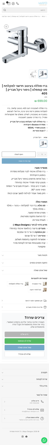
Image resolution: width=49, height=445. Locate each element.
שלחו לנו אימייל (24, 354)
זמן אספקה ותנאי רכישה (33, 301)
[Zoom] (6, 26)
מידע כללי (43, 386)
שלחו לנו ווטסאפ (24, 341)
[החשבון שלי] (13, 3)
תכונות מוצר (42, 255)
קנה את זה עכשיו (24, 161)
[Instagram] (22, 436)
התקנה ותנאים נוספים (38, 263)
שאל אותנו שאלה (40, 270)
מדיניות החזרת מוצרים (34, 307)
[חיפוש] (5, 10)
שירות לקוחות (41, 379)
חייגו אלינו (24, 334)
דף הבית (44, 16)
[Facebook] (26, 436)
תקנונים (44, 372)
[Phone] (17, 3)
